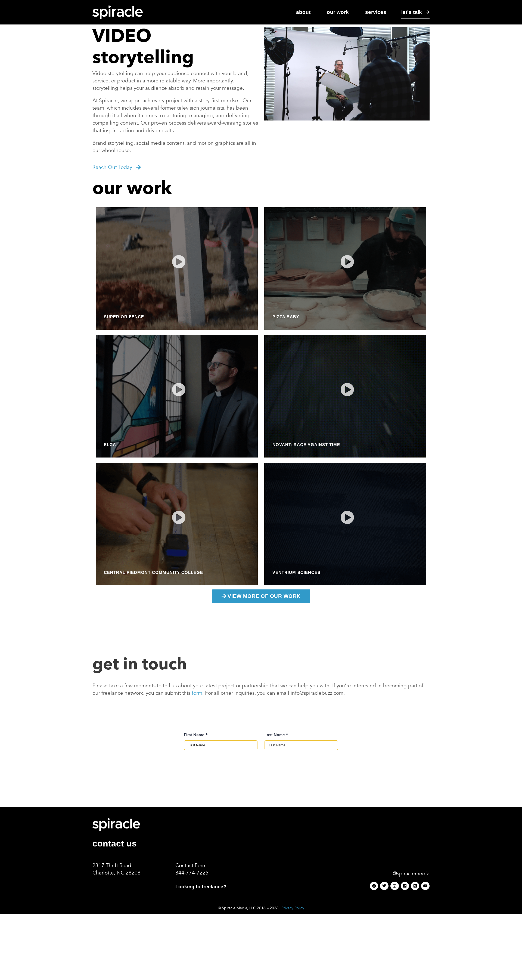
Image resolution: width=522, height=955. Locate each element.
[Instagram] (394, 886)
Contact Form (191, 865)
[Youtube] (425, 886)
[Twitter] (384, 886)
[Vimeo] (415, 886)
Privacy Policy (292, 908)
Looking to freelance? (200, 886)
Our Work (338, 12)
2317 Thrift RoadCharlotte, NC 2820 (115, 869)
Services (375, 12)
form (197, 693)
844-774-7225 (192, 872)
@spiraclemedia (411, 873)
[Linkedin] (405, 886)
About (303, 12)
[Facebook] (374, 886)
